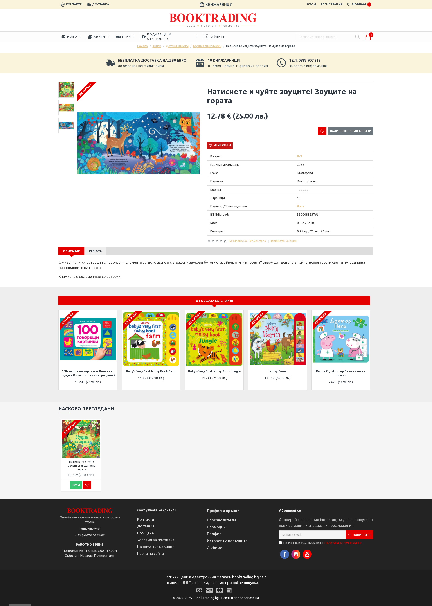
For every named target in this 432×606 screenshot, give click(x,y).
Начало (142, 46)
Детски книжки (177, 46)
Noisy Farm (277, 371)
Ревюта (95, 251)
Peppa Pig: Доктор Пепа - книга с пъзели (341, 373)
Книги (157, 46)
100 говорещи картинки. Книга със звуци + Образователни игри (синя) (88, 373)
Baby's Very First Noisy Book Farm (151, 371)
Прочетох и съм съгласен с (323, 543)
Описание (71, 251)
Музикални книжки (207, 46)
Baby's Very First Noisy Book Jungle (214, 371)
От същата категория (214, 300)
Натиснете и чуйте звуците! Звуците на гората (82, 465)
